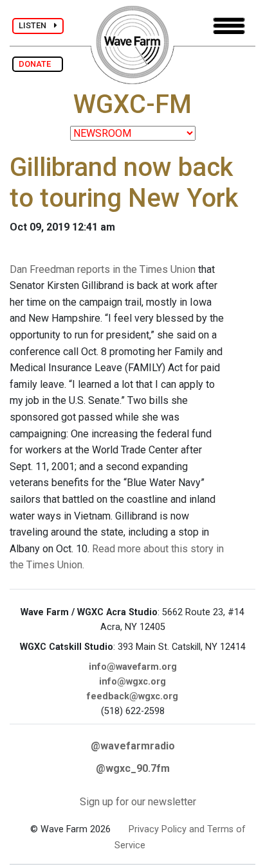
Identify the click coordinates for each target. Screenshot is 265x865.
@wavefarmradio (133, 746)
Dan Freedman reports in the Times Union (103, 269)
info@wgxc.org (132, 681)
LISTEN (36, 25)
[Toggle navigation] (229, 26)
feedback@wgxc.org (132, 696)
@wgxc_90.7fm (133, 768)
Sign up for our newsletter (138, 802)
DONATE (38, 64)
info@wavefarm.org (133, 666)
